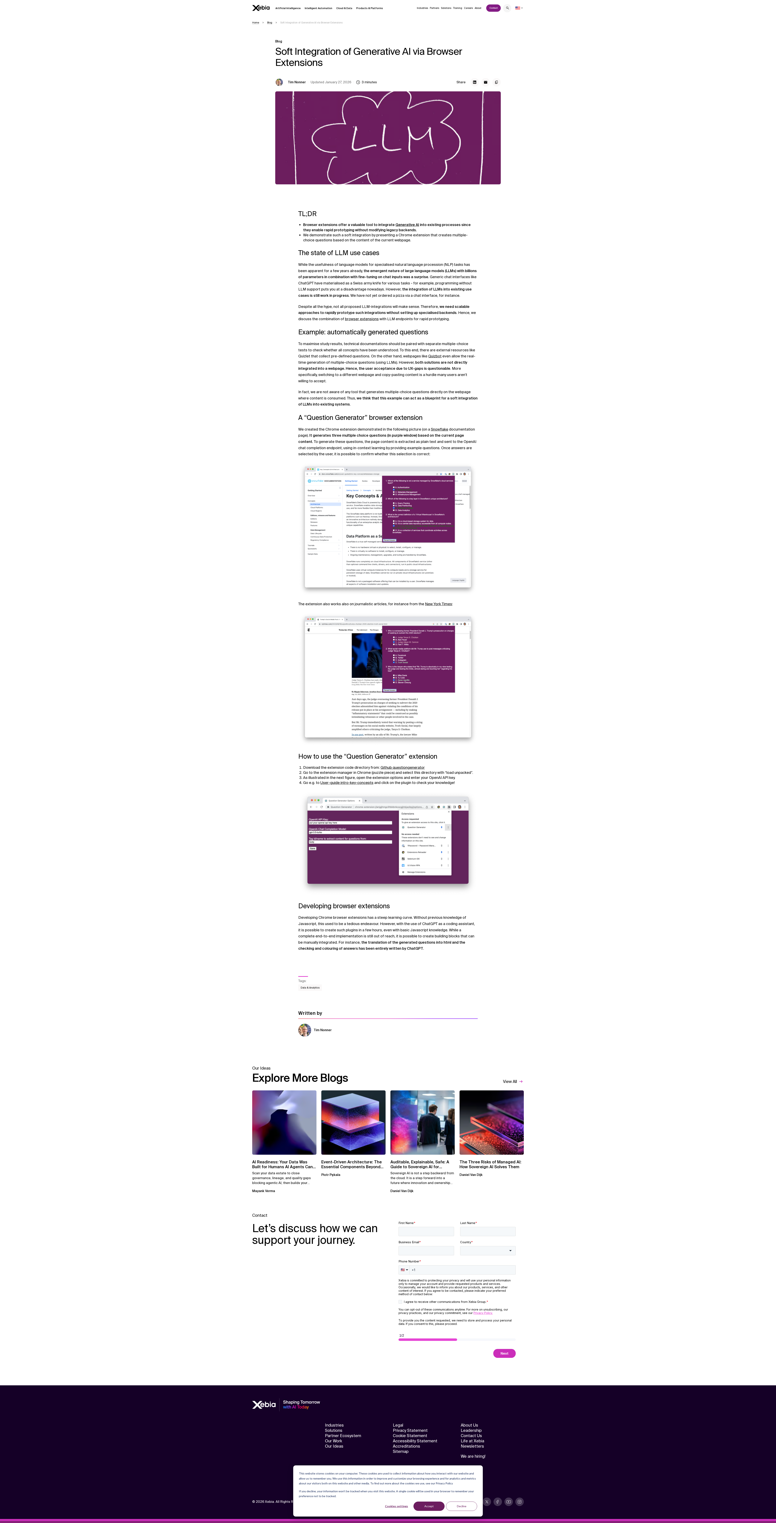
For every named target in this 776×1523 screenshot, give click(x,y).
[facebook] (497, 1502)
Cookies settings (396, 1506)
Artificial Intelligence (288, 8)
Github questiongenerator (403, 767)
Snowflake (439, 429)
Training (457, 8)
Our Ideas (334, 1446)
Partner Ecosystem (343, 1435)
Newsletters (472, 1446)
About (478, 8)
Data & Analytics (310, 987)
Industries (422, 8)
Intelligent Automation (318, 8)
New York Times (438, 604)
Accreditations (406, 1446)
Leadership (471, 1430)
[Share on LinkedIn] (474, 82)
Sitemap (401, 1451)
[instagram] (519, 1502)
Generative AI (407, 224)
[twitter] (487, 1502)
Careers (468, 8)
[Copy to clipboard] (496, 82)
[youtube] (508, 1502)
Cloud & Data (344, 8)
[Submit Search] (508, 9)
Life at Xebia (472, 1441)
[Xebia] (261, 8)
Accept (429, 1506)
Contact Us (471, 1435)
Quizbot (435, 356)
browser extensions (362, 319)
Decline (461, 1506)
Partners (434, 8)
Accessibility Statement (415, 1441)
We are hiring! (473, 1456)
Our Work (333, 1441)
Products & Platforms (369, 8)
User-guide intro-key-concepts (346, 782)
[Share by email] (485, 82)
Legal (398, 1425)
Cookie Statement (410, 1435)
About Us (469, 1425)
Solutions (446, 8)
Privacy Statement (410, 1430)
